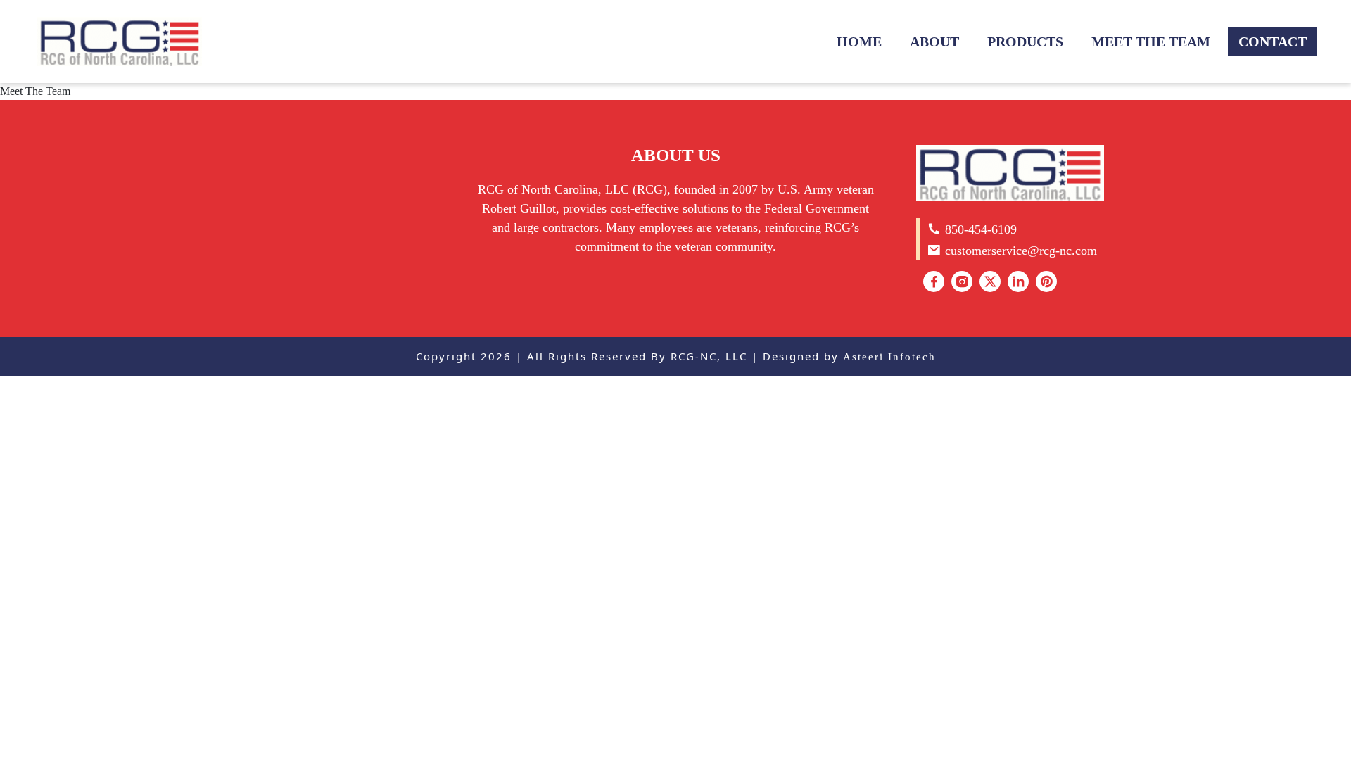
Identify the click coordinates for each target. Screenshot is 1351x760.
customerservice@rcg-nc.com (1019, 250)
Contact (1272, 41)
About (934, 41)
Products (1025, 41)
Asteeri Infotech (889, 356)
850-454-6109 (979, 229)
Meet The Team (1150, 41)
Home (859, 41)
